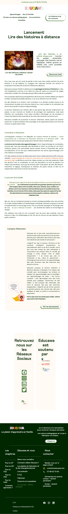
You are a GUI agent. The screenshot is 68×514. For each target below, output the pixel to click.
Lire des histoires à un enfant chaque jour (49, 55)
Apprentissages (15, 14)
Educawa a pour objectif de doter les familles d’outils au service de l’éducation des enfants (33, 183)
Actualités (21, 20)
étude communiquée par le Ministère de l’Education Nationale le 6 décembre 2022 (34, 137)
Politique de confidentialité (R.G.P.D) (23, 506)
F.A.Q (19, 475)
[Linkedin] (24, 384)
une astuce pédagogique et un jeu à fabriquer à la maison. (52, 434)
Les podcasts (22, 471)
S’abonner (21, 478)
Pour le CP (9, 463)
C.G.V (14, 502)
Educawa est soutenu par (46, 347)
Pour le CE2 (6, 471)
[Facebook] (24, 372)
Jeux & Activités (28, 14)
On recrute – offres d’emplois (24, 486)
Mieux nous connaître (25, 459)
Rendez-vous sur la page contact (51, 464)
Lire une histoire (34, 17)
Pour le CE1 (9, 466)
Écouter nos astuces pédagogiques (15, 17)
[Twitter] (24, 389)
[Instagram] (24, 378)
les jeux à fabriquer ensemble (21, 207)
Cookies (15, 511)
